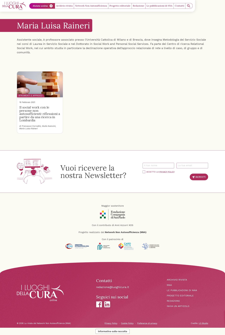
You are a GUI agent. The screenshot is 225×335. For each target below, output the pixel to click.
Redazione (138, 5)
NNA (169, 285)
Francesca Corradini (31, 126)
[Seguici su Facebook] (99, 304)
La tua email (186, 165)
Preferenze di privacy (147, 323)
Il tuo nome (151, 165)
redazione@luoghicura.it (112, 287)
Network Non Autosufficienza (91, 5)
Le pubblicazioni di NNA (159, 5)
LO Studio (203, 323)
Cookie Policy (127, 323)
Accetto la (160, 172)
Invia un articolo (178, 306)
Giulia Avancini (48, 126)
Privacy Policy (166, 172)
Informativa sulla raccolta (112, 331)
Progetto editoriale (119, 5)
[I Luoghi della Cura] (14, 6)
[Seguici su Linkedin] (107, 304)
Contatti (179, 5)
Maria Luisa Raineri (28, 128)
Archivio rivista (64, 5)
